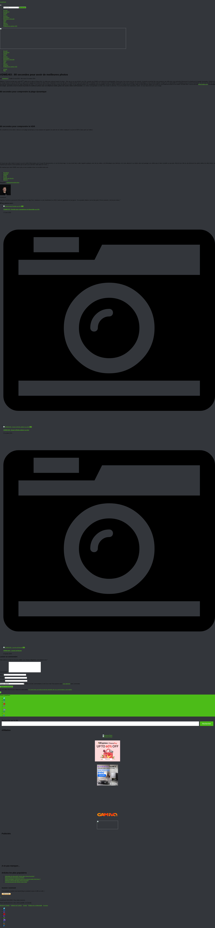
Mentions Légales (5, 905)
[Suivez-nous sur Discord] (4, 710)
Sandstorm (5, 78)
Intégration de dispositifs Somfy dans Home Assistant (19, 876)
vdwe (17, 182)
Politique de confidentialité (35, 905)
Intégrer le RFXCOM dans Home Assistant (16, 880)
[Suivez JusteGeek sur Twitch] (4, 706)
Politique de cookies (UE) (10, 26)
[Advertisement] (52, 850)
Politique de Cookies (16, 905)
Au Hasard (6, 12)
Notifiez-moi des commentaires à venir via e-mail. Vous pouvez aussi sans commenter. (52, 683)
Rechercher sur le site (10, 720)
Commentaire (4, 672)
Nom (2, 674)
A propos (45, 905)
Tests (4, 14)
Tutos (4, 20)
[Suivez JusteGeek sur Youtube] (4, 704)
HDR (7, 182)
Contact (25, 905)
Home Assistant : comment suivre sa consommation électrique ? (22, 879)
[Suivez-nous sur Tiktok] (4, 708)
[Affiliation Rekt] (107, 828)
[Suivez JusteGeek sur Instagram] (4, 702)
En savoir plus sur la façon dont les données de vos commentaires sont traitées (50, 689)
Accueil (5, 10)
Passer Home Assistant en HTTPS (14, 877)
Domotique (6, 17)
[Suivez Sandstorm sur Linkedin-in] (4, 712)
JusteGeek (3, 2)
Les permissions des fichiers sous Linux (16, 882)
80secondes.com (203, 84)
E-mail (2, 677)
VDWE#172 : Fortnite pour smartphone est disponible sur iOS (21, 209)
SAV (4, 21)
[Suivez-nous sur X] (4, 698)
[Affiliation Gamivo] (107, 818)
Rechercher (206, 724)
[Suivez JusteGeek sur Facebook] (4, 700)
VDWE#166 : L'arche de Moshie (12, 650)
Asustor (5, 16)
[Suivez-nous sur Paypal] (4, 715)
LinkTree (5, 24)
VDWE (5, 13)
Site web (2, 680)
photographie (12, 182)
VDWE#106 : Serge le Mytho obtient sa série (16, 430)
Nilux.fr (5, 23)
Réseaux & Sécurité (8, 19)
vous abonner (66, 683)
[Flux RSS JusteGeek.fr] (4, 714)
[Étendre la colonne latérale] (0, 692)
